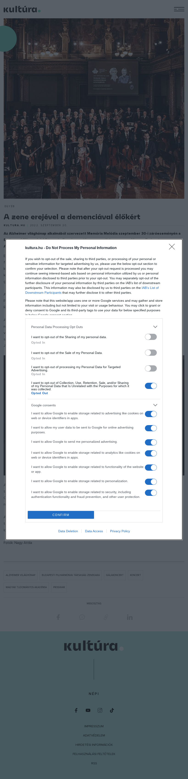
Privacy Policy (120, 531)
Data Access (94, 531)
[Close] (173, 248)
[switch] (151, 337)
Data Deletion (68, 531)
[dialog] (94, 389)
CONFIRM (61, 515)
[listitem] (94, 326)
